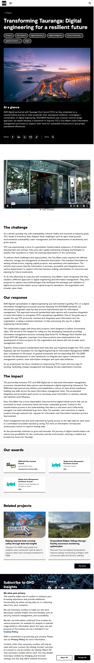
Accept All (82, 657)
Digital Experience (37, 35)
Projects (9, 13)
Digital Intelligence (55, 35)
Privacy (18, 640)
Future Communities (74, 35)
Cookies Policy (11, 632)
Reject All (64, 657)
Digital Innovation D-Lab (14, 41)
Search (90, 3)
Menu (10, 3)
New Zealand (21, 35)
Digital (27, 41)
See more (82, 566)
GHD (4, 3)
